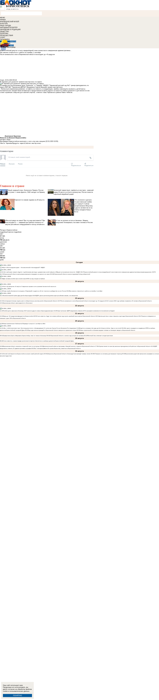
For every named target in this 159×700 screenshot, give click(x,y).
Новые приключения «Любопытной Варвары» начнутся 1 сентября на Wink (24, 323)
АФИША (3, 19)
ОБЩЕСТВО (4, 31)
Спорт (2, 80)
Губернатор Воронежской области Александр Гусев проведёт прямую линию (68, 353)
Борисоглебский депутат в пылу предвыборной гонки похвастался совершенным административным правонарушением (118, 272)
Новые (2, 164)
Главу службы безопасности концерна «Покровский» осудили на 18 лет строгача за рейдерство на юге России (34, 291)
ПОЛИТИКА (4, 33)
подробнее (17, 232)
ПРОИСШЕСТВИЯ (6, 35)
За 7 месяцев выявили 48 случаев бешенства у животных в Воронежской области (58, 348)
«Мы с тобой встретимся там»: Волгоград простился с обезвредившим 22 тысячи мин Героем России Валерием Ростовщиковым (39, 328)
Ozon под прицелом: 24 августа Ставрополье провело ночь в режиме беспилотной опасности (29, 286)
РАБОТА (13, 41)
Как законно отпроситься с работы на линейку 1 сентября (86, 291)
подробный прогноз (7, 232)
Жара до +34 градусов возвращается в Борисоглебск (18, 316)
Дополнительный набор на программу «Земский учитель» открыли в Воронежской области (69, 346)
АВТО (12, 45)
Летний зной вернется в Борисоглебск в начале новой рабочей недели (23, 353)
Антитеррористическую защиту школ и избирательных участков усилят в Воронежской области (30, 301)
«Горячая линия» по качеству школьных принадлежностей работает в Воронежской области (124, 346)
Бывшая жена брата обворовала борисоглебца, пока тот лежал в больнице (24, 335)
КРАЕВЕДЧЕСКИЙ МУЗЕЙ (9, 21)
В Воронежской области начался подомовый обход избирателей (71, 274)
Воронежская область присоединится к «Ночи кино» (18, 303)
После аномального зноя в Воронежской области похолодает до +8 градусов (83, 301)
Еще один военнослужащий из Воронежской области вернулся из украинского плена (52, 330)
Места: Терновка (6, 143)
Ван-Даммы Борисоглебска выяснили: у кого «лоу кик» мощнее (22, 141)
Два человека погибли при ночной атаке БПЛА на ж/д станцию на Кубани (24, 278)
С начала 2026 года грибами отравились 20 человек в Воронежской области (130, 301)
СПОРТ (2, 37)
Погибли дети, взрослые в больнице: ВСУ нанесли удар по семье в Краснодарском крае (28, 310)
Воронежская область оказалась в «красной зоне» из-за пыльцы (21, 346)
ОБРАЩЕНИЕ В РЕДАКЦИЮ (10, 29)
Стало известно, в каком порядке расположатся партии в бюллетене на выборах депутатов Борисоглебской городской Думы (38, 341)
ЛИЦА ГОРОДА (5, 25)
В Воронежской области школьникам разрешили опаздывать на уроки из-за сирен (26, 274)
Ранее (20, 164)
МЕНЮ (2, 18)
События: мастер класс (33, 143)
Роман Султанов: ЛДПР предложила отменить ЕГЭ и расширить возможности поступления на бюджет (86, 310)
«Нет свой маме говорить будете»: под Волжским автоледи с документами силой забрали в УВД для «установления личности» (39, 272)
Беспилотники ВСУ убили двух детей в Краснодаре (17, 295)
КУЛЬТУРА (4, 23)
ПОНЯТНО (17, 696)
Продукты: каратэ (18, 143)
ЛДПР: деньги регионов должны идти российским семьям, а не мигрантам (57, 295)
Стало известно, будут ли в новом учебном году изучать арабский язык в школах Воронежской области (66, 316)
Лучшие (12, 164)
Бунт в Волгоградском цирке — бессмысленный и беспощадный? (21, 267)
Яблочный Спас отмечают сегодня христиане (100, 335)
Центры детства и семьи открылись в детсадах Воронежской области (118, 316)
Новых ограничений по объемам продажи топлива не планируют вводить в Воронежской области (107, 330)
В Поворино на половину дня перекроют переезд (108, 353)
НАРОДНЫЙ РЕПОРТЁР (9, 27)
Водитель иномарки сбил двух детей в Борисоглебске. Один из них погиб (100, 328)
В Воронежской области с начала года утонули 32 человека (67, 335)
